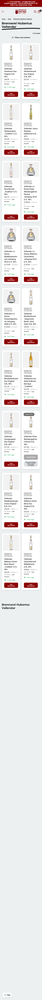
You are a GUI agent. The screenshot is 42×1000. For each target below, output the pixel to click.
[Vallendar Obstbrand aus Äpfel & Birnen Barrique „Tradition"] (31, 360)
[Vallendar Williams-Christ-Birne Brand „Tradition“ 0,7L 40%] (11, 543)
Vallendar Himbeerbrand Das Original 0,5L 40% (30, 73)
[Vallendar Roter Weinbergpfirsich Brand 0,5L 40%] (31, 420)
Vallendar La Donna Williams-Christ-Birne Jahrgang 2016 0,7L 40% (30, 256)
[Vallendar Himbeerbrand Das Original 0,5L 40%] (31, 52)
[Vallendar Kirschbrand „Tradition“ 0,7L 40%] (11, 170)
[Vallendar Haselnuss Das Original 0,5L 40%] (11, 52)
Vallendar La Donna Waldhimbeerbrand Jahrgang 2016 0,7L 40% (10, 256)
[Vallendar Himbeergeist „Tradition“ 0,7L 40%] (11, 112)
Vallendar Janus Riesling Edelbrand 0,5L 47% (31, 132)
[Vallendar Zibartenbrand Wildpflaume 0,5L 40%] (31, 543)
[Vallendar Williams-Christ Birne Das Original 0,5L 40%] (31, 482)
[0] (38, 11)
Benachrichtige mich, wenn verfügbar (31, 464)
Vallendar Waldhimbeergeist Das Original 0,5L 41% (11, 502)
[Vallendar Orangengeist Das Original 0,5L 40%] (11, 420)
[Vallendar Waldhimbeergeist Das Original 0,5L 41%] (11, 482)
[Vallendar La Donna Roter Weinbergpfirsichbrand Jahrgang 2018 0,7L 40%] (31, 170)
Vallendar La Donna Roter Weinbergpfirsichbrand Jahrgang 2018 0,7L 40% (30, 193)
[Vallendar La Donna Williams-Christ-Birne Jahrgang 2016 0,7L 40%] (31, 235)
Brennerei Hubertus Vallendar (22, 19)
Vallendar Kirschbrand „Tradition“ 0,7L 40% (10, 190)
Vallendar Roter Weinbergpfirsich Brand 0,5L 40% (30, 440)
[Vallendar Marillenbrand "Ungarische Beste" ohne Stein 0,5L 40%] (31, 297)
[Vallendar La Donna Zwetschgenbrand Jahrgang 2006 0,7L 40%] (11, 297)
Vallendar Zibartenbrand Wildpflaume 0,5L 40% (30, 563)
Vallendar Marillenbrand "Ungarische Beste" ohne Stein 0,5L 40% (30, 319)
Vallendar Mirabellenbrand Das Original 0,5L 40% (11, 380)
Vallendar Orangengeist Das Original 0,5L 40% (10, 440)
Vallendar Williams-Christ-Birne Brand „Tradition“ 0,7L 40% (10, 564)
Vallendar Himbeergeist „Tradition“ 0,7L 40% (10, 132)
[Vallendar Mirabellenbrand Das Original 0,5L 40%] (11, 360)
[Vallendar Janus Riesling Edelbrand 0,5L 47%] (31, 112)
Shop (9, 19)
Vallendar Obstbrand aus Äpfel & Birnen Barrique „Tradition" (30, 381)
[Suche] (35, 11)
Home (3, 19)
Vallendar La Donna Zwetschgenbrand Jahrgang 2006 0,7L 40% (10, 319)
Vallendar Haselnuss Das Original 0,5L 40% (10, 73)
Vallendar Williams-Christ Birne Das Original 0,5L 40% (30, 503)
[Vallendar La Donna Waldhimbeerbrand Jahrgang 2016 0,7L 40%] (11, 235)
